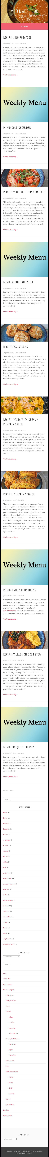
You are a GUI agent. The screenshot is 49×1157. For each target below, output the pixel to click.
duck (10, 1088)
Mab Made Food (25, 11)
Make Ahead (10, 1061)
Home (5, 973)
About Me (6, 979)
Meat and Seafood (12, 1072)
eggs (4, 867)
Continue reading (10, 75)
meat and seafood (9, 884)
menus (5, 889)
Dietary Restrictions (12, 1039)
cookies (5, 851)
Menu (26, 26)
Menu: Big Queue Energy (18, 747)
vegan (5, 933)
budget (5, 829)
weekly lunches (8, 944)
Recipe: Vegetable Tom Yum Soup (24, 192)
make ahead (7, 878)
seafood (6, 911)
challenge (6, 840)
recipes (5, 906)
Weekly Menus (7, 1116)
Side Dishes (10, 1105)
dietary (5, 862)
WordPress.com (25, 1153)
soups (5, 922)
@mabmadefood (9, 610)
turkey (5, 928)
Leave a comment (20, 43)
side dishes (7, 917)
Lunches (6, 1110)
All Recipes (9, 995)
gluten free (6, 873)
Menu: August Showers (18, 282)
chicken (5, 845)
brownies (6, 823)
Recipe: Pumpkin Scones (18, 494)
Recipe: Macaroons (15, 347)
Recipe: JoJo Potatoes (17, 37)
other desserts (8, 900)
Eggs (7, 1066)
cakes (5, 834)
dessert (5, 856)
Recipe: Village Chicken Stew (22, 654)
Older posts (9, 790)
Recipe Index (7, 984)
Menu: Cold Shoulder (17, 127)
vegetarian (6, 939)
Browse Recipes (8, 990)
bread (5, 812)
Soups (8, 1099)
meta (5, 895)
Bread (8, 1006)
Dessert (8, 1012)
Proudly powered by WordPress (19, 1151)
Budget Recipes (11, 1001)
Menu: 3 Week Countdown (19, 590)
